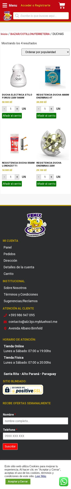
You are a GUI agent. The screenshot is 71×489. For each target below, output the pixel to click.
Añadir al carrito (12, 115)
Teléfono (10, 430)
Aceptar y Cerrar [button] (18, 481)
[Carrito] (62, 5)
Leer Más (40, 476)
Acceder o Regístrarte (35, 5)
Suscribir (10, 446)
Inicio (4, 34)
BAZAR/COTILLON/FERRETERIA (30, 34)
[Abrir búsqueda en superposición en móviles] (41, 15)
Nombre (9, 414)
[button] (10, 5)
